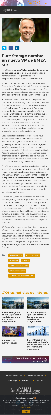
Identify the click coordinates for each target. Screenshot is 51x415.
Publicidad (26, 380)
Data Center (13, 260)
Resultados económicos (18, 266)
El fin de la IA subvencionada (9, 341)
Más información (25, 407)
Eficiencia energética (17, 271)
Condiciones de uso (13, 376)
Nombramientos (15, 255)
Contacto (40, 380)
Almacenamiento (32, 255)
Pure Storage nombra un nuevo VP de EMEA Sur (24, 60)
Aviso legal (12, 380)
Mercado (25, 260)
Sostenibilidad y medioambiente (21, 276)
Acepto (26, 411)
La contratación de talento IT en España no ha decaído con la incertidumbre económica (38, 344)
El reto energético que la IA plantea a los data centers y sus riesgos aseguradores (11, 317)
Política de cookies (35, 376)
